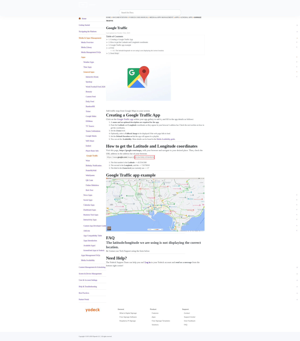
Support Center (189, 317)
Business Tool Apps (90, 215)
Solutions (155, 325)
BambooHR (90, 106)
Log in (148, 262)
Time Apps (87, 67)
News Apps (87, 195)
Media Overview (87, 42)
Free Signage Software (128, 317)
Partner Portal (84, 299)
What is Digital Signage (128, 313)
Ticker (88, 111)
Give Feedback (189, 321)
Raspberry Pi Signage (128, 321)
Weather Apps (88, 62)
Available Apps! (89, 245)
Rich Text (89, 190)
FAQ (112, 48)
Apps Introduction (90, 241)
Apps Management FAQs (90, 255)
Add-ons (86, 231)
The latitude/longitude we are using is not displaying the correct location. (140, 50)
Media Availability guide (166, 139)
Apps (83, 57)
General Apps (88, 72)
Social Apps (87, 200)
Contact (187, 313)
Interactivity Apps (90, 220)
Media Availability (88, 260)
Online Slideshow (92, 185)
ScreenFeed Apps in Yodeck (93, 250)
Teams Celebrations (93, 131)
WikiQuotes (90, 175)
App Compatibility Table (92, 236)
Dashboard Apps (89, 210)
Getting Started (84, 25)
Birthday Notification (93, 166)
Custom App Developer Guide (94, 226)
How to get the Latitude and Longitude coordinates (129, 42)
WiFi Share (90, 141)
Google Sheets (91, 136)
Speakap (89, 82)
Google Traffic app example (120, 45)
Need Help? (114, 53)
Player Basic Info (92, 151)
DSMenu (89, 121)
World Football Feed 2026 (95, 87)
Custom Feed (91, 97)
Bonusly (89, 92)
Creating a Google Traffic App (121, 39)
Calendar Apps (88, 205)
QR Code (89, 180)
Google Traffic (92, 156)
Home (84, 19)
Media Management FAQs (91, 52)
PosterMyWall (91, 170)
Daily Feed (90, 101)
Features (155, 313)
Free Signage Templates (161, 321)
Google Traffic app (125, 119)
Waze (88, 161)
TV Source (90, 126)
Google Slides (91, 116)
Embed (88, 146)
